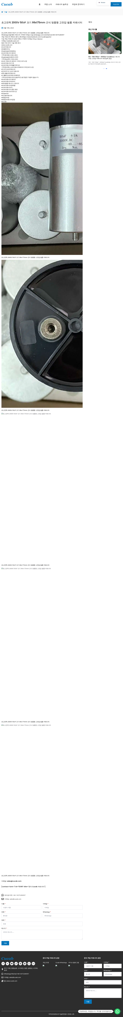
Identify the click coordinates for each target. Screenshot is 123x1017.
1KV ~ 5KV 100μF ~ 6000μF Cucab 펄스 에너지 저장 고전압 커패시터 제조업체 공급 (104, 57)
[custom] (16, 963)
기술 (5, 12)
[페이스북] (3, 963)
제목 (3, 920)
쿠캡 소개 (48, 4)
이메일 (45, 903)
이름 (3, 903)
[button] (103, 68)
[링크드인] (7, 963)
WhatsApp (47, 912)
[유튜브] (11, 963)
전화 (3, 912)
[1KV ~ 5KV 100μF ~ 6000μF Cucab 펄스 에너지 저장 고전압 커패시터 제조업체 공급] (105, 43)
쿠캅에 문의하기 (78, 4)
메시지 (4, 928)
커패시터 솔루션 (62, 4)
